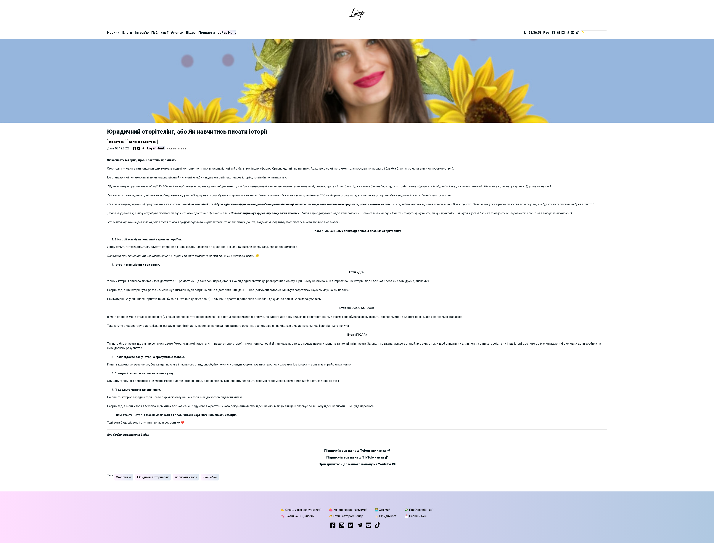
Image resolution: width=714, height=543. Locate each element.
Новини (113, 32)
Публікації (159, 32)
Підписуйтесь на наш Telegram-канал (355, 450)
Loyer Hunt (155, 148)
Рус (546, 32)
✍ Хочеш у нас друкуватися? (300, 510)
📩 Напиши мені (416, 516)
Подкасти (206, 32)
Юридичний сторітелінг (153, 477)
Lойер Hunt (227, 32)
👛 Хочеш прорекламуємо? (348, 510)
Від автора (116, 141)
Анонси (177, 32)
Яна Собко (210, 477)
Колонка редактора (142, 141)
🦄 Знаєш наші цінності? (297, 516)
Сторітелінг (123, 477)
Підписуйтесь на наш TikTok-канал (355, 457)
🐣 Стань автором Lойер (346, 516)
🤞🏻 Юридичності (386, 516)
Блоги (127, 32)
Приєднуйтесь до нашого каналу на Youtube (355, 464)
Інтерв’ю (142, 32)
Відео (191, 32)
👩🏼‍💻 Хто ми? (382, 510)
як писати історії (186, 477)
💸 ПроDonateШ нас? (419, 510)
